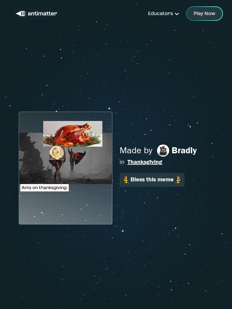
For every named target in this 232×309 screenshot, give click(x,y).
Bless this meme (152, 179)
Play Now (204, 13)
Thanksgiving (144, 161)
